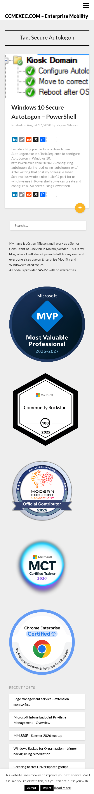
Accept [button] (31, 788)
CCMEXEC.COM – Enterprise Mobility (46, 16)
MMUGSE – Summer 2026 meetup (38, 735)
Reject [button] (47, 788)
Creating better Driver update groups (41, 767)
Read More (62, 788)
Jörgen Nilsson (67, 125)
